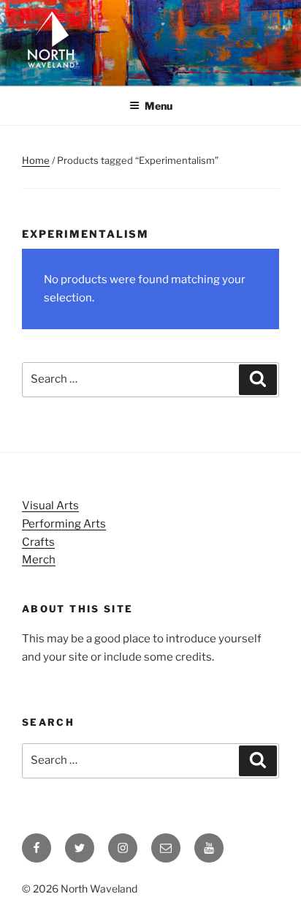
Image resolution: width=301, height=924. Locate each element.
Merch (39, 559)
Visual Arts (50, 505)
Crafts (38, 542)
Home (36, 160)
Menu (158, 105)
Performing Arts (64, 523)
